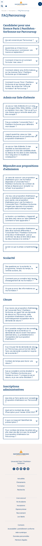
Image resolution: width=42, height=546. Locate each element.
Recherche (21, 490)
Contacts (21, 525)
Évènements (21, 482)
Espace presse (21, 509)
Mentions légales (21, 540)
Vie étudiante (21, 502)
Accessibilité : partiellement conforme (21, 529)
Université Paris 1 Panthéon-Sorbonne (21, 462)
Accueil (4, 11)
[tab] (21, 40)
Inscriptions (21, 505)
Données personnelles (21, 536)
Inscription (12, 11)
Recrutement (21, 513)
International (21, 498)
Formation (21, 486)
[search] (2, 6)
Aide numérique (21, 532)
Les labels (21, 517)
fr (2, 2)
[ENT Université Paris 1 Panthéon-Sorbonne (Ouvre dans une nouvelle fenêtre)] (6, 6)
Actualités (21, 478)
